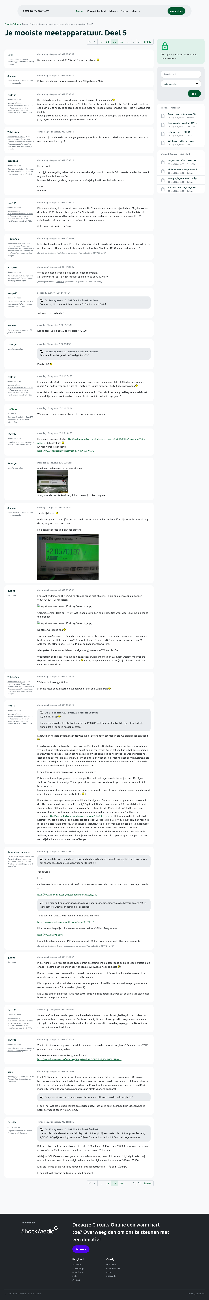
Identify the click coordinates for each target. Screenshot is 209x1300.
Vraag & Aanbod (96, 11)
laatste (147, 41)
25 (114, 41)
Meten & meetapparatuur (44, 24)
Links (74, 1276)
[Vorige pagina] (94, 42)
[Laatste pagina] (139, 42)
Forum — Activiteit (170, 107)
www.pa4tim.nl (13, 103)
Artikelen (76, 1264)
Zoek (194, 93)
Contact (76, 1280)
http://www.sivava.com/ (50, 934)
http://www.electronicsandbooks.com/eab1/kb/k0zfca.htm (80, 815)
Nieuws (113, 11)
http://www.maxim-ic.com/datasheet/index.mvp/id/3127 (68, 894)
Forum (79, 11)
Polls (108, 1272)
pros (10, 1071)
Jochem (11, 75)
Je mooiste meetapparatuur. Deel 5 (76, 24)
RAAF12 (12, 433)
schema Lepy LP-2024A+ (180, 132)
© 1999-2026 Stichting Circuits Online (22, 1293)
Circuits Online (11, 24)
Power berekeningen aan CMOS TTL (185, 114)
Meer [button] (135, 11)
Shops (124, 11)
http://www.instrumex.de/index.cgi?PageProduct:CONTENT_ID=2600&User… (79, 1059)
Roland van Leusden (18, 851)
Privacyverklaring (196, 1293)
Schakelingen (78, 1268)
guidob (11, 590)
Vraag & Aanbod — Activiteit (175, 154)
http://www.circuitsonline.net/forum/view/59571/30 (65, 450)
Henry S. (12, 408)
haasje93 (12, 267)
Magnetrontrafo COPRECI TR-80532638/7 (188, 160)
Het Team (111, 1264)
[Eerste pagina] (89, 42)
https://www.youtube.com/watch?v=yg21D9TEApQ (20, 443)
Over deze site (113, 1268)
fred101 (11, 94)
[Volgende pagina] (134, 42)
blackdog (12, 160)
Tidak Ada (13, 132)
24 (107, 41)
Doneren (81, 1249)
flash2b (11, 1122)
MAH (10, 54)
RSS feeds (111, 1276)
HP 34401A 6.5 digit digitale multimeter (187, 187)
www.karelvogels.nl (15, 349)
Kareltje (12, 344)
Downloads (77, 1272)
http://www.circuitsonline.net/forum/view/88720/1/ (65, 921)
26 (121, 41)
